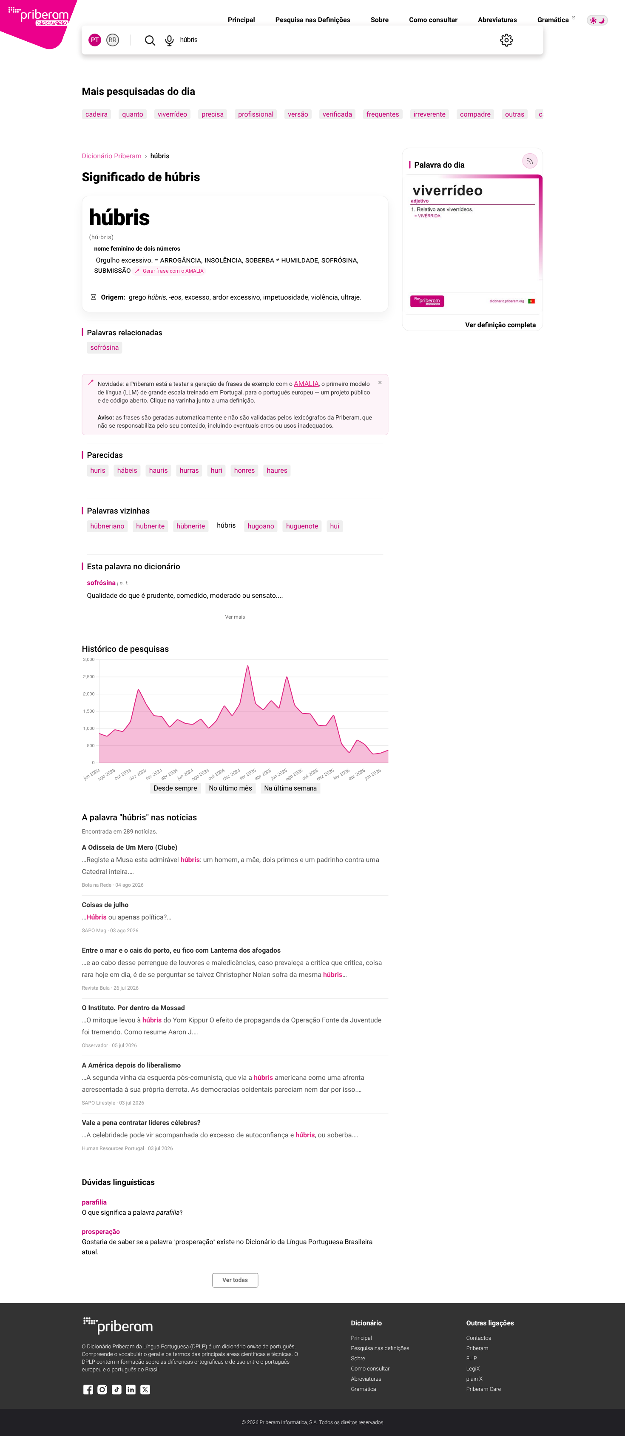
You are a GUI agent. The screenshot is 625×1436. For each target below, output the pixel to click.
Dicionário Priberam (111, 156)
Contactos (478, 1338)
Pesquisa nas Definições (313, 20)
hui (334, 526)
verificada (337, 114)
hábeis (127, 470)
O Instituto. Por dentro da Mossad (133, 1008)
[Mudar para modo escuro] (597, 20)
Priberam (477, 1348)
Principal (241, 20)
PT (95, 40)
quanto (133, 114)
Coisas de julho (105, 905)
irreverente (430, 114)
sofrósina (104, 347)
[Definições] (506, 40)
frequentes (383, 114)
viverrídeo (172, 114)
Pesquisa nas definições (380, 1348)
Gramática (554, 20)
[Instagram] (102, 1394)
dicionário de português (258, 1347)
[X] (145, 1394)
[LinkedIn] (131, 1394)
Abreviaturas (497, 20)
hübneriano (107, 526)
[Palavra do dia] (530, 160)
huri (216, 470)
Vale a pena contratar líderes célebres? (141, 1123)
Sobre (380, 20)
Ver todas (235, 1280)
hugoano (260, 526)
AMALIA (306, 384)
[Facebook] (88, 1394)
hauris (158, 470)
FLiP (471, 1359)
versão (298, 114)
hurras (189, 470)
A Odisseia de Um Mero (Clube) (129, 847)
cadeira (96, 114)
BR (112, 40)
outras (514, 114)
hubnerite (150, 526)
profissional (256, 114)
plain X (474, 1379)
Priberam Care (483, 1389)
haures (277, 470)
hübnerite (190, 526)
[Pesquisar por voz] (169, 40)
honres (244, 470)
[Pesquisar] (150, 40)
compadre (475, 114)
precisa (213, 114)
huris (97, 470)
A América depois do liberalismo (131, 1065)
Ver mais (235, 617)
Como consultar (433, 20)
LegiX (473, 1369)
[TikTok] (116, 1394)
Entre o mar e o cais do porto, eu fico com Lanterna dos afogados (181, 950)
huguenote (302, 526)
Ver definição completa (500, 325)
